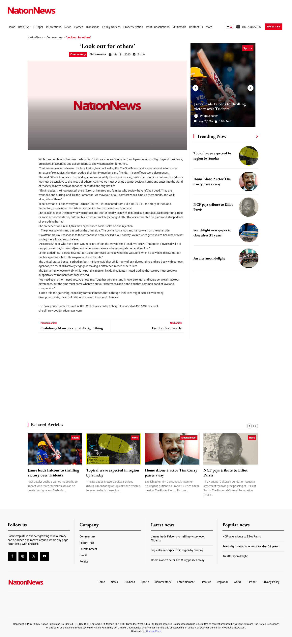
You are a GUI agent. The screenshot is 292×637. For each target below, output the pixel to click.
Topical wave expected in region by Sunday (112, 473)
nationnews (98, 54)
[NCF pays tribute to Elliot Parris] (248, 207)
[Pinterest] (32, 181)
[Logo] (40, 582)
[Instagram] (22, 556)
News (135, 437)
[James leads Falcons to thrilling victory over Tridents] (222, 85)
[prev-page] (195, 88)
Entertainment (188, 437)
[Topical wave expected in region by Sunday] (248, 156)
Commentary (54, 37)
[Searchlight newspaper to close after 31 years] (248, 232)
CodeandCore (153, 631)
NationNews (35, 37)
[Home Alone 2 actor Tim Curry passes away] (248, 181)
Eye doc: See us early (167, 328)
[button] (230, 26)
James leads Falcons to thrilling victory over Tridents (220, 106)
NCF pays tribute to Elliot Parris (225, 473)
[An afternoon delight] (248, 258)
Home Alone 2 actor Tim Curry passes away (171, 473)
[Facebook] (32, 157)
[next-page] (250, 88)
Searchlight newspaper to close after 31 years (250, 546)
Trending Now (211, 136)
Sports (247, 48)
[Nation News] (31, 10)
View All (249, 136)
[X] (32, 169)
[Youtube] (44, 556)
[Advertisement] (224, 375)
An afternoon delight (209, 258)
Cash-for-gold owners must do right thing (72, 328)
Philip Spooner (209, 115)
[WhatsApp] (32, 193)
